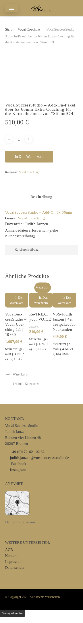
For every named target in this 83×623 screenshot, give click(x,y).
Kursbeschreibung (27, 249)
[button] (11, 8)
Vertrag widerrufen (12, 613)
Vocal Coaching (29, 29)
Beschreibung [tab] (41, 197)
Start (8, 29)
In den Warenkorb (29, 157)
